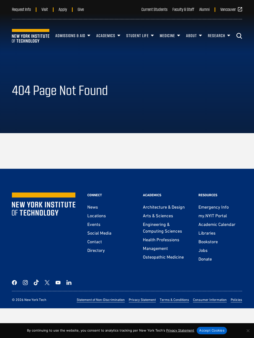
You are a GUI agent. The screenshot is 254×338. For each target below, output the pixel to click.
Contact (94, 241)
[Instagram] (25, 282)
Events (93, 224)
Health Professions (161, 239)
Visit (44, 9)
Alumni (204, 9)
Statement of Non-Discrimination (101, 300)
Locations (96, 215)
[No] (247, 330)
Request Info (21, 9)
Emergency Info (213, 207)
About (191, 35)
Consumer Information (210, 300)
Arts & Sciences (158, 215)
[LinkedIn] (68, 282)
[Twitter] (47, 282)
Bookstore (208, 241)
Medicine (167, 35)
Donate (205, 259)
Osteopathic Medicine (163, 257)
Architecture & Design (164, 207)
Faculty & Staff (183, 9)
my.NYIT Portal (212, 215)
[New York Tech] (30, 36)
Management (155, 248)
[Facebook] (14, 282)
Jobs (203, 250)
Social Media (99, 233)
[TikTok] (36, 282)
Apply (63, 9)
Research (216, 35)
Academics (105, 35)
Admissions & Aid (70, 35)
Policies (236, 300)
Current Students (154, 9)
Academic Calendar (216, 224)
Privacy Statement (142, 300)
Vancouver (228, 9)
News (92, 207)
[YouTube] (58, 282)
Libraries (207, 233)
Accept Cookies (211, 330)
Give (81, 9)
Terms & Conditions (174, 300)
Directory (96, 250)
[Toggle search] (239, 36)
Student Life (137, 35)
